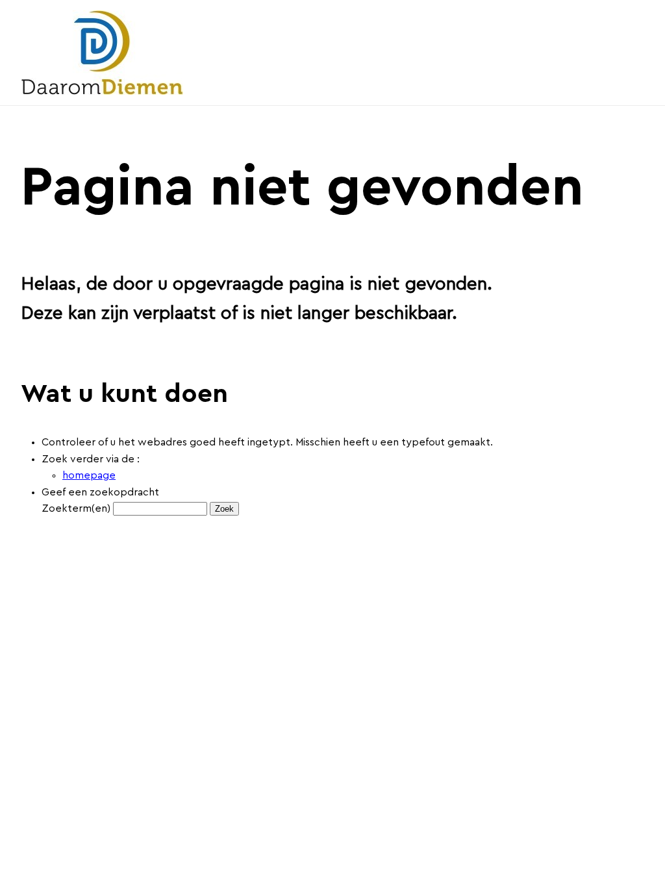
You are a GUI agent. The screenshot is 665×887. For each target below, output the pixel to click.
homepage (89, 475)
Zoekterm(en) (76, 508)
